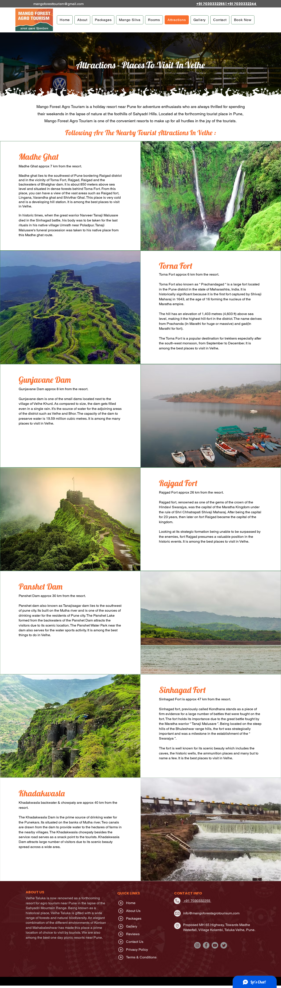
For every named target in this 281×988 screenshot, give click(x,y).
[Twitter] (223, 945)
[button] (82, 19)
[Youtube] (215, 945)
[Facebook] (206, 945)
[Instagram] (197, 945)
